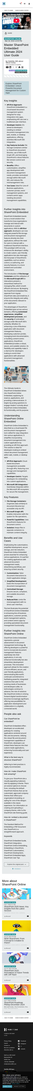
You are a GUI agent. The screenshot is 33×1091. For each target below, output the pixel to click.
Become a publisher (9, 1047)
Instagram (23, 1043)
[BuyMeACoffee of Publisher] (16, 67)
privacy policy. (16, 1083)
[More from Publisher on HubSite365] (22, 67)
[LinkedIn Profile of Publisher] (10, 67)
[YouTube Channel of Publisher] (7, 67)
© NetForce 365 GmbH (9, 1033)
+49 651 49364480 (9, 1061)
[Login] (29, 4)
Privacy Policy (7, 1041)
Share (10, 33)
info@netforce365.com (10, 1064)
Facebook (23, 1041)
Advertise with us (8, 1050)
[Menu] (25, 3)
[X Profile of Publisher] (13, 67)
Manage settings (19, 1086)
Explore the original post (15, 864)
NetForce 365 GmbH (9, 1055)
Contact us (7, 1045)
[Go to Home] (4, 3)
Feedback (17, 869)
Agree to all (7, 1086)
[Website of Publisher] (19, 67)
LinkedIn (23, 1049)
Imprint (6, 1043)
